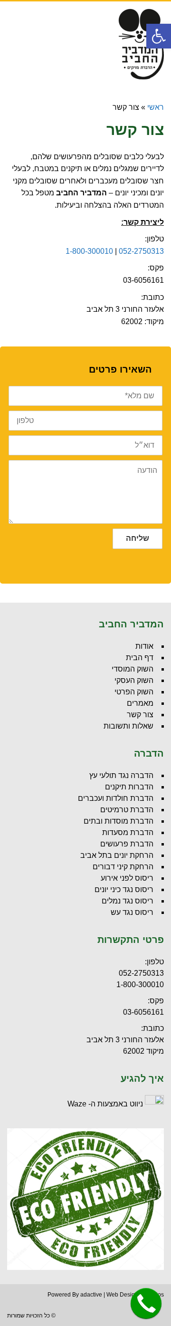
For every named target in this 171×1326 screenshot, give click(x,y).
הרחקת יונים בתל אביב (116, 855)
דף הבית (139, 657)
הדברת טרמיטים (126, 810)
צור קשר (140, 715)
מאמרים (140, 703)
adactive (91, 1294)
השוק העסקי (133, 680)
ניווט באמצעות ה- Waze (105, 1104)
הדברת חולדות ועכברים (115, 798)
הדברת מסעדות (127, 832)
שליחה (137, 538)
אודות (144, 646)
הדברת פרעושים (126, 844)
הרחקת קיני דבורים (123, 867)
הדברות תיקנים (129, 787)
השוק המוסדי (132, 669)
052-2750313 (141, 251)
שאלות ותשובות (128, 726)
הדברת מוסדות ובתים (118, 821)
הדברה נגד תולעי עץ (121, 775)
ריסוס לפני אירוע (127, 878)
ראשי (155, 107)
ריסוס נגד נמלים (127, 901)
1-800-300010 (89, 251)
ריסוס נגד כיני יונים (124, 889)
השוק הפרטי (133, 692)
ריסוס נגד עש (132, 912)
